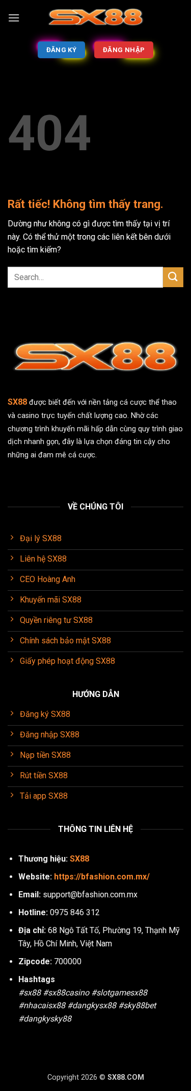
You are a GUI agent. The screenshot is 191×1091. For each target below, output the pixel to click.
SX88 (79, 859)
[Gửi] (173, 277)
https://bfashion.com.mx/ (102, 876)
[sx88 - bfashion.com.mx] (96, 18)
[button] (14, 17)
